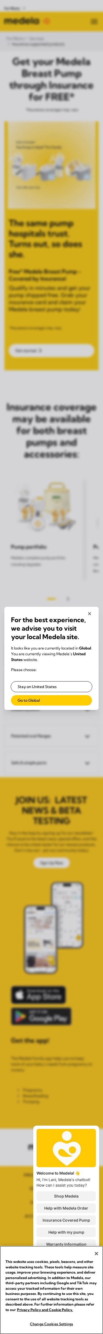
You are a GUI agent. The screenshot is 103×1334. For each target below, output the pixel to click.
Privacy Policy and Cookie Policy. (45, 1309)
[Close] (96, 1254)
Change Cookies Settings (51, 1324)
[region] (51, 1290)
